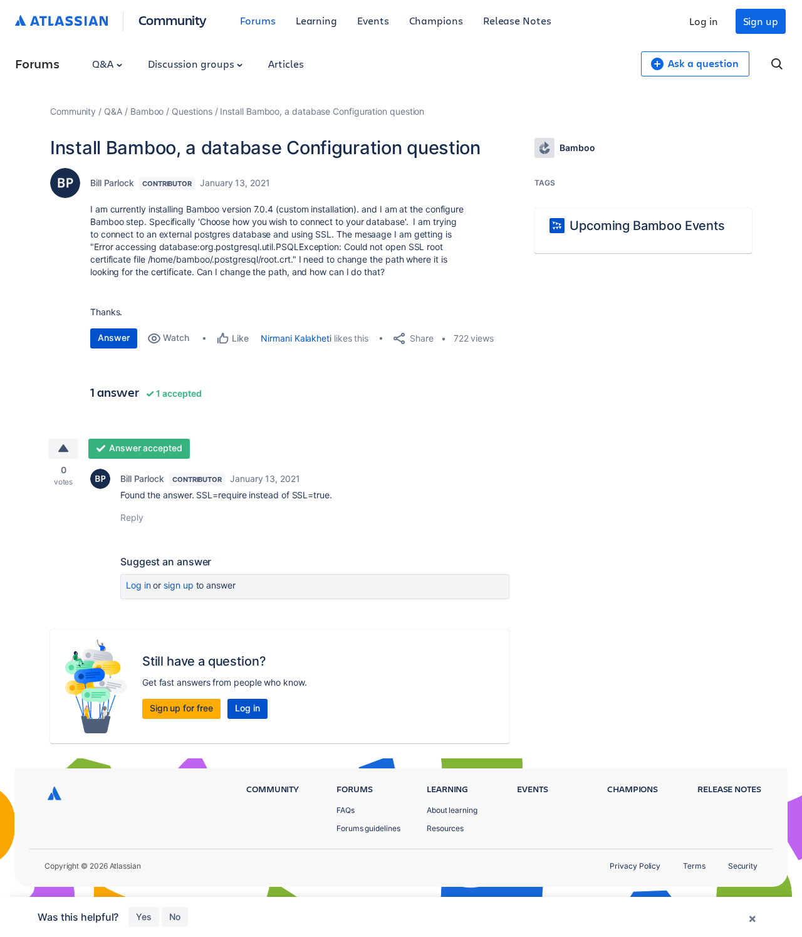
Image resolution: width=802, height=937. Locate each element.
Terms (694, 866)
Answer (114, 337)
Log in (703, 21)
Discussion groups (192, 63)
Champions (436, 20)
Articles (285, 63)
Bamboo (147, 111)
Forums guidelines (368, 828)
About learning (452, 810)
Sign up (760, 21)
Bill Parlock (112, 182)
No (174, 916)
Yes (144, 916)
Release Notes (517, 20)
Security (743, 866)
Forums (258, 20)
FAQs (345, 810)
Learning (316, 20)
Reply (131, 517)
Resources (445, 828)
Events (373, 20)
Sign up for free (181, 708)
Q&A (104, 63)
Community (172, 20)
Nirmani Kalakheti (296, 338)
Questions (192, 111)
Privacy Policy (635, 866)
